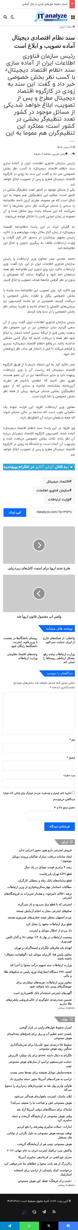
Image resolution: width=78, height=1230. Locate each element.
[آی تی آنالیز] (51, 16)
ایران (61, 27)
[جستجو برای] (5, 18)
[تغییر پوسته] (12, 18)
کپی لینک (15, 512)
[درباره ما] (24, 1213)
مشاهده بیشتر (66, 1008)
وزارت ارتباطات (58, 499)
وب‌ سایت (69, 775)
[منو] (73, 18)
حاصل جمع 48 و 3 (64, 808)
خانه (69, 27)
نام (72, 740)
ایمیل (71, 758)
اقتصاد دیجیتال (58, 481)
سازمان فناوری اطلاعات (52, 490)
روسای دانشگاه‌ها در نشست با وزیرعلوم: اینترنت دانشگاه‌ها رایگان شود (20, 642)
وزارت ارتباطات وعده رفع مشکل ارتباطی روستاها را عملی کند (59, 658)
